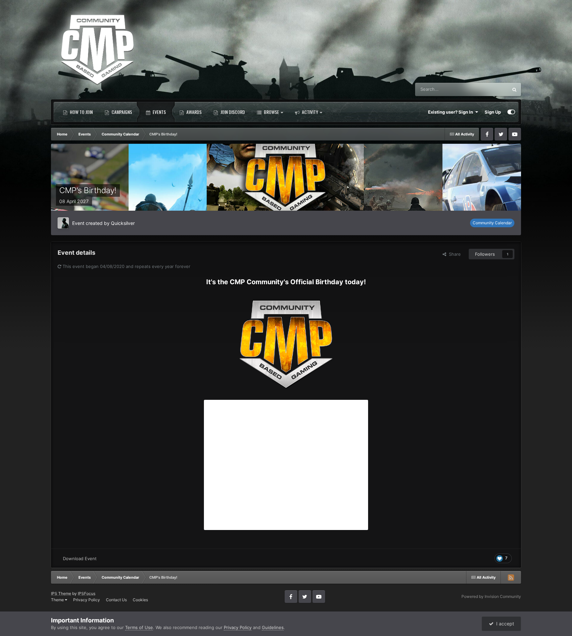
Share (453, 254)
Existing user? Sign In (451, 112)
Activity (309, 111)
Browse (271, 111)
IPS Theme (61, 593)
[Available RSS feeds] (511, 577)
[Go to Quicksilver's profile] (63, 223)
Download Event (80, 558)
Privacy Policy (86, 599)
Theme (58, 599)
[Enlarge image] (286, 341)
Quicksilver (123, 223)
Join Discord (232, 111)
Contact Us (116, 599)
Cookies (140, 599)
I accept (504, 623)
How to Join (81, 111)
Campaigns (121, 111)
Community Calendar (492, 222)
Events (159, 111)
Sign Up (493, 112)
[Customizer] (511, 112)
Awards (193, 111)
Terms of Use (139, 627)
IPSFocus (86, 593)
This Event (489, 89)
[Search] (514, 89)
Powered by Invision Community (491, 596)
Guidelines (273, 627)
